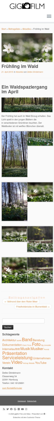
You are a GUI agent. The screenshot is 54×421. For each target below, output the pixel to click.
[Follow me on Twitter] (8, 409)
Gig (42, 345)
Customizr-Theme (33, 417)
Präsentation (14, 353)
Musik (25, 348)
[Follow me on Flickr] (19, 409)
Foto (36, 344)
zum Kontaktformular (12, 387)
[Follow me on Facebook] (12, 409)
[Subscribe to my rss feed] (4, 409)
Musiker (37, 348)
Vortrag (25, 363)
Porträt (46, 349)
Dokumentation (12, 345)
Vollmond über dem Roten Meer (21, 301)
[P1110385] (15, 201)
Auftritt (19, 340)
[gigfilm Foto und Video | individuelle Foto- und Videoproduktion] (27, 6)
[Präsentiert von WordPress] (44, 413)
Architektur (9, 340)
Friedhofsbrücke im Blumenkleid (33, 306)
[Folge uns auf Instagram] (27, 409)
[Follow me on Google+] (16, 409)
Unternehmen (42, 358)
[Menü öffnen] (49, 16)
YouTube (40, 362)
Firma (29, 345)
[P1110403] (40, 191)
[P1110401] (40, 238)
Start (4, 28)
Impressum (22, 401)
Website (31, 363)
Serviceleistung (17, 357)
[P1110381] (15, 153)
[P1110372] (40, 138)
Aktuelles (26, 28)
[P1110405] (15, 269)
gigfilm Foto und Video (22, 414)
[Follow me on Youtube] (23, 409)
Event (24, 345)
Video (16, 362)
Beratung (39, 340)
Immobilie (47, 345)
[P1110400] (40, 269)
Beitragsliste (14, 28)
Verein (6, 362)
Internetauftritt (11, 349)
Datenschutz (31, 401)
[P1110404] (15, 233)
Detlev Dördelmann (35, 71)
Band (27, 339)
